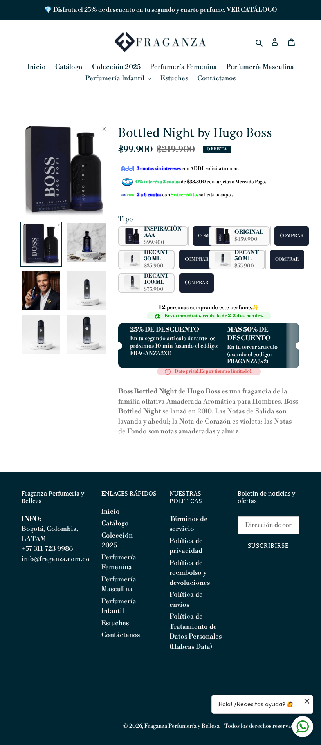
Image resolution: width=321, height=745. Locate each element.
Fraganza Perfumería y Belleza (182, 726)
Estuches (115, 623)
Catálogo (115, 523)
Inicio (110, 511)
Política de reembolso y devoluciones (190, 573)
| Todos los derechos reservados (260, 726)
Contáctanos (120, 635)
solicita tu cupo (222, 168)
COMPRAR (291, 236)
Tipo (125, 219)
